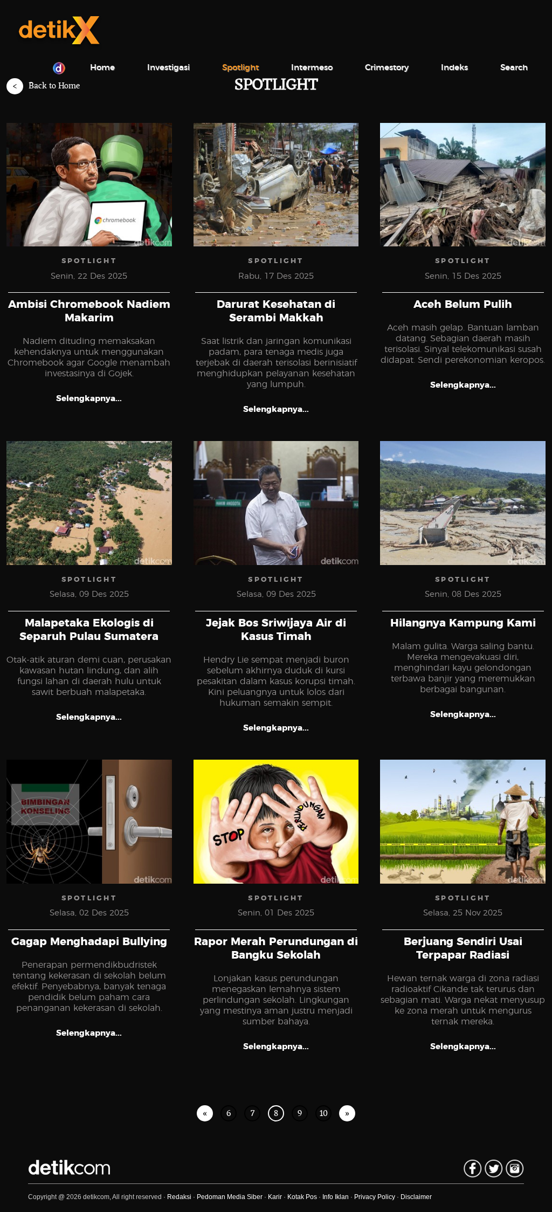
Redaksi (179, 1197)
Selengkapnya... (89, 399)
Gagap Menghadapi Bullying (89, 941)
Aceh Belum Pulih (462, 304)
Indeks (454, 68)
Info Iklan (335, 1197)
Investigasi (168, 68)
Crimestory (387, 68)
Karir (275, 1197)
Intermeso (312, 68)
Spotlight (240, 68)
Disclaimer (416, 1197)
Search (514, 68)
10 (324, 1113)
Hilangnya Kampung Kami (463, 623)
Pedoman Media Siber (230, 1197)
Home (102, 68)
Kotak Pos (302, 1197)
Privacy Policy (374, 1197)
